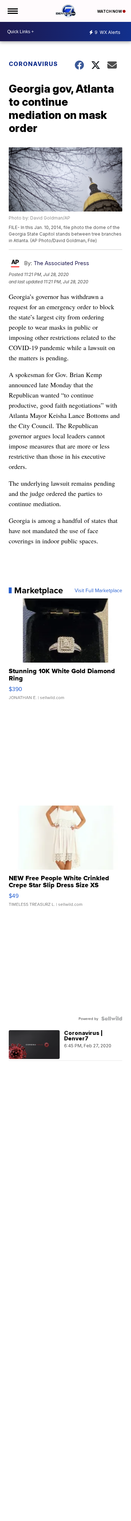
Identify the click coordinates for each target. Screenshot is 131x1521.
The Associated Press (61, 263)
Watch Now (110, 11)
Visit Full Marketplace (98, 590)
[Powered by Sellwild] (111, 1018)
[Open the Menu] (12, 11)
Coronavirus (33, 63)
